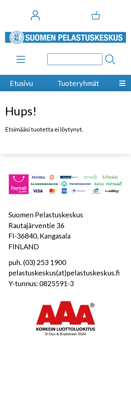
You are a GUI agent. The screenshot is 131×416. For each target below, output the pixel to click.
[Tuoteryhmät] (21, 59)
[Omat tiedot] (35, 15)
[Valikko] (122, 83)
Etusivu (21, 83)
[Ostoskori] (96, 15)
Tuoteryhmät (78, 83)
